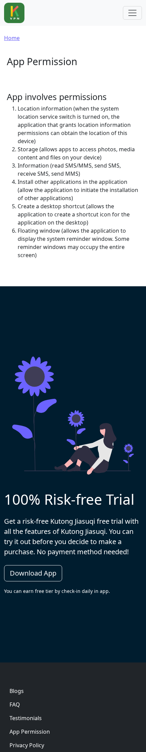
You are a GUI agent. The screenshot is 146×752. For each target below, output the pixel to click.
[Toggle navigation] (132, 13)
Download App (33, 573)
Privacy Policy (27, 745)
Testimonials (26, 718)
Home (12, 38)
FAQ (15, 704)
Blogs (17, 691)
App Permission (30, 731)
